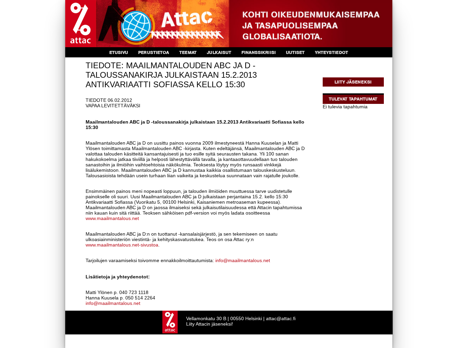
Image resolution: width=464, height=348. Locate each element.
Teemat (188, 52)
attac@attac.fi (281, 318)
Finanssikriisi (259, 52)
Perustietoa (153, 52)
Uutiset (295, 52)
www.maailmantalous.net (112, 218)
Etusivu (118, 52)
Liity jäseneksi (353, 82)
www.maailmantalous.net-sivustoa (122, 245)
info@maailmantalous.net (242, 260)
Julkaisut (219, 52)
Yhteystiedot (331, 52)
